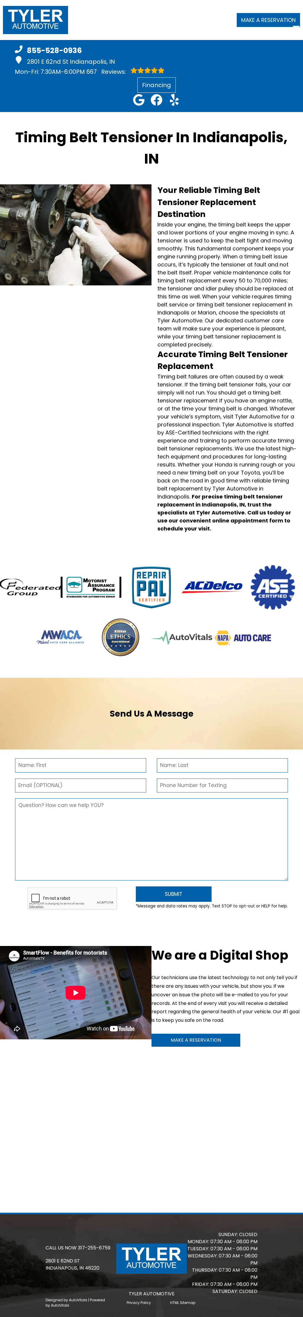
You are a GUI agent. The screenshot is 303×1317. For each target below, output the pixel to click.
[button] (139, 100)
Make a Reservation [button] (268, 20)
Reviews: (107, 72)
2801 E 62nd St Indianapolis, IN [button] (71, 61)
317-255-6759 (94, 1247)
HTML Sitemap (182, 1302)
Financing (156, 85)
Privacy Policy (139, 1302)
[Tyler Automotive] (35, 20)
